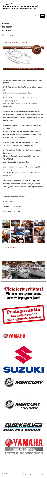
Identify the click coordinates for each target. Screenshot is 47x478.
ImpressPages (40, 474)
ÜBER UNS (7, 30)
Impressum (7, 27)
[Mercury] (23, 382)
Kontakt (5, 23)
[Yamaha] (23, 336)
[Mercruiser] (23, 405)
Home (4, 35)
